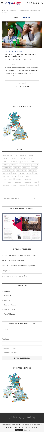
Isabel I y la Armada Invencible (13, 260)
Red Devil (18, 179)
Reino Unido (27, 179)
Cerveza (14, 158)
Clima (31, 158)
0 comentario (22, 83)
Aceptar (18, 430)
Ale (16, 155)
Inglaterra (26, 167)
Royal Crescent (7, 182)
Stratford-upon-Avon (9, 185)
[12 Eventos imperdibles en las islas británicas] (22, 34)
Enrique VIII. (6, 271)
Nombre (5, 329)
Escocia (35, 164)
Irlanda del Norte (8, 170)
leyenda (21, 173)
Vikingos (5, 188)
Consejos (7, 291)
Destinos (7, 300)
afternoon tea (7, 155)
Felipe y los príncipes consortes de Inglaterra (18, 266)
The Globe (22, 185)
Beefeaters (23, 155)
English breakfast (25, 164)
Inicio (3, 10)
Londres (29, 173)
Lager (14, 173)
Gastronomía (7, 167)
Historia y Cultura (10, 305)
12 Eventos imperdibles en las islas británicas (20, 55)
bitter (31, 155)
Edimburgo (14, 164)
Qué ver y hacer (18, 51)
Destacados (8, 51)
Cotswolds (25, 161)
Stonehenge (27, 182)
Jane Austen (32, 170)
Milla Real (6, 176)
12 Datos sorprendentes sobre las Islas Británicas (19, 255)
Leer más (27, 430)
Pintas (21, 176)
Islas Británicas (21, 170)
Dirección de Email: (9, 349)
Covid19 (33, 161)
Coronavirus (15, 161)
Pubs (27, 176)
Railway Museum (7, 179)
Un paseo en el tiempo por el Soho (15, 276)
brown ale (6, 158)
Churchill (23, 158)
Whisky (13, 188)
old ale (14, 176)
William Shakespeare (24, 188)
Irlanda (34, 167)
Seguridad (18, 182)
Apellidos (5, 339)
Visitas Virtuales (9, 314)
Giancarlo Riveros (14, 59)
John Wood (6, 173)
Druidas (5, 164)
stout (35, 182)
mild (35, 173)
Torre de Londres (32, 185)
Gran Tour (17, 167)
